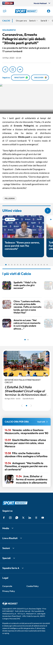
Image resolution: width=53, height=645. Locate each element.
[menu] (4, 11)
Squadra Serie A (10, 568)
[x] (23, 517)
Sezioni (6, 548)
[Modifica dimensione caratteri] (20, 69)
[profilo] (49, 11)
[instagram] (10, 517)
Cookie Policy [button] (32, 586)
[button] (26, 11)
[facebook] (3, 517)
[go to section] (48, 211)
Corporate (7, 586)
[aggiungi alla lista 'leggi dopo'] (12, 69)
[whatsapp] (16, 517)
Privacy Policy (8, 591)
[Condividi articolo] (5, 69)
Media (5, 528)
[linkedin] (29, 517)
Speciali (6, 558)
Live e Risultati (10, 538)
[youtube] (42, 517)
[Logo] (26, 11)
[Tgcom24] (8, 3)
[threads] (36, 517)
